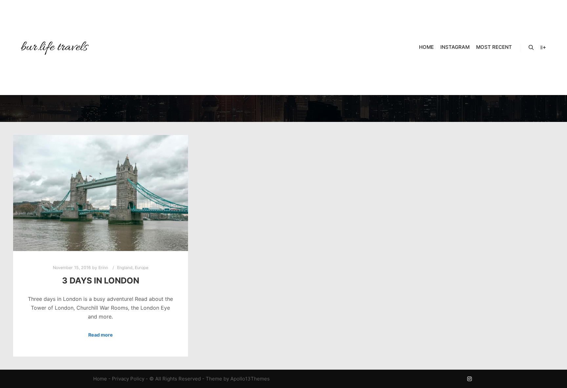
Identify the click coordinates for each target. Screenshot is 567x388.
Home (100, 379)
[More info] (543, 47)
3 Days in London (100, 280)
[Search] (531, 47)
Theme (214, 379)
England (125, 267)
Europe (141, 267)
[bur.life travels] (54, 47)
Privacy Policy (128, 379)
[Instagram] (469, 379)
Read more (100, 335)
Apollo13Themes (250, 379)
